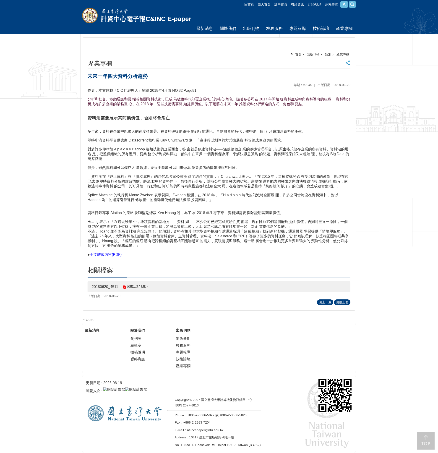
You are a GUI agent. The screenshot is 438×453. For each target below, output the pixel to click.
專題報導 (297, 28)
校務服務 (274, 28)
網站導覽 (331, 4)
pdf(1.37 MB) (137, 286)
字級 (344, 4)
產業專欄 (344, 28)
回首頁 (249, 4)
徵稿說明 (137, 352)
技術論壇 (321, 28)
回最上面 (342, 302)
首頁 (298, 54)
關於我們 (228, 28)
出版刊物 (251, 28)
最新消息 (204, 28)
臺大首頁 (264, 4)
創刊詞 (135, 338)
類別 (328, 54)
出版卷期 (183, 338)
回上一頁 (325, 302)
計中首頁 (280, 4)
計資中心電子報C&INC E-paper (146, 18)
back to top (426, 441)
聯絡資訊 (297, 4)
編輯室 (135, 345)
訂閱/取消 (314, 4)
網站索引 (352, 4)
